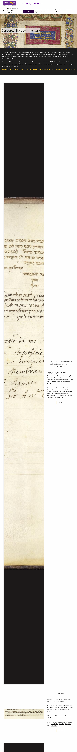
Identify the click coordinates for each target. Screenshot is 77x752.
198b (66, 724)
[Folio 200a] (24, 714)
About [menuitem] (57, 12)
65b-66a (53, 724)
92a (60, 724)
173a (62, 724)
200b (69, 724)
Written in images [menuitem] (68, 9)
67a (57, 724)
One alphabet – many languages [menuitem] (53, 9)
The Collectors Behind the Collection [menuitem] (33, 9)
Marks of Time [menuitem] (28, 12)
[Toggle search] (73, 3)
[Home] (3, 11)
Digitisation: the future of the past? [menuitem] (44, 12)
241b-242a (54, 726)
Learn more (60, 402)
